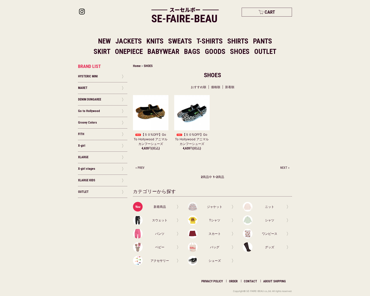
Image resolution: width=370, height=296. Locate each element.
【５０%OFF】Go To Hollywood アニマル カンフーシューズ (150, 139)
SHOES (240, 52)
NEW (104, 41)
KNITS (155, 41)
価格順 (215, 87)
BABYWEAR (164, 52)
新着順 (229, 87)
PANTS (262, 41)
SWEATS (180, 41)
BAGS (193, 52)
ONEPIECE (129, 52)
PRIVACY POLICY (212, 281)
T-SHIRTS (210, 41)
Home (137, 66)
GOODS (216, 52)
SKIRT (103, 52)
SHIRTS (238, 41)
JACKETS (129, 41)
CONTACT (250, 281)
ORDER (233, 281)
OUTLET (265, 52)
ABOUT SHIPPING (274, 281)
